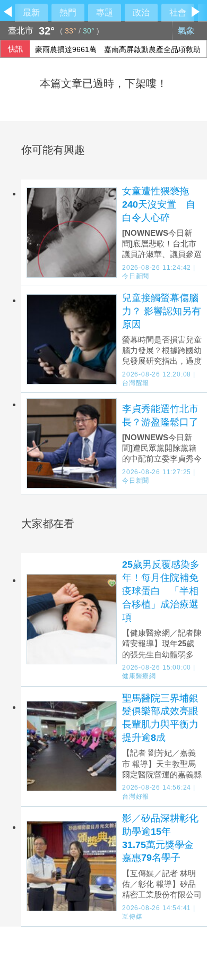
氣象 (187, 30)
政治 (141, 12)
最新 (31, 12)
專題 (104, 12)
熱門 (67, 12)
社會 (177, 12)
